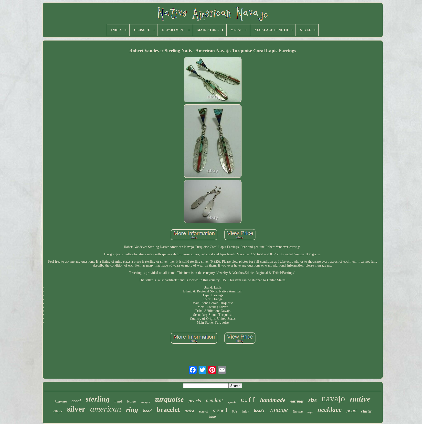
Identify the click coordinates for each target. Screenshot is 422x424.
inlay (245, 411)
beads (259, 411)
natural (203, 411)
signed (220, 410)
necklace (329, 409)
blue (212, 416)
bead (147, 411)
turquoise (169, 399)
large (310, 412)
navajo (333, 398)
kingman (61, 401)
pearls (195, 400)
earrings (297, 401)
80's (234, 411)
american (105, 408)
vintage (278, 409)
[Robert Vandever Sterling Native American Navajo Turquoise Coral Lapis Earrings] (212, 79)
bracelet (168, 409)
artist (189, 410)
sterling (98, 399)
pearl (351, 410)
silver (76, 408)
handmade (272, 400)
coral (76, 400)
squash (232, 402)
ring (132, 409)
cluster (366, 411)
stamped (145, 402)
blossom (298, 411)
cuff (248, 399)
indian (131, 401)
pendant (214, 400)
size (312, 400)
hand (118, 401)
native (360, 398)
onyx (57, 410)
